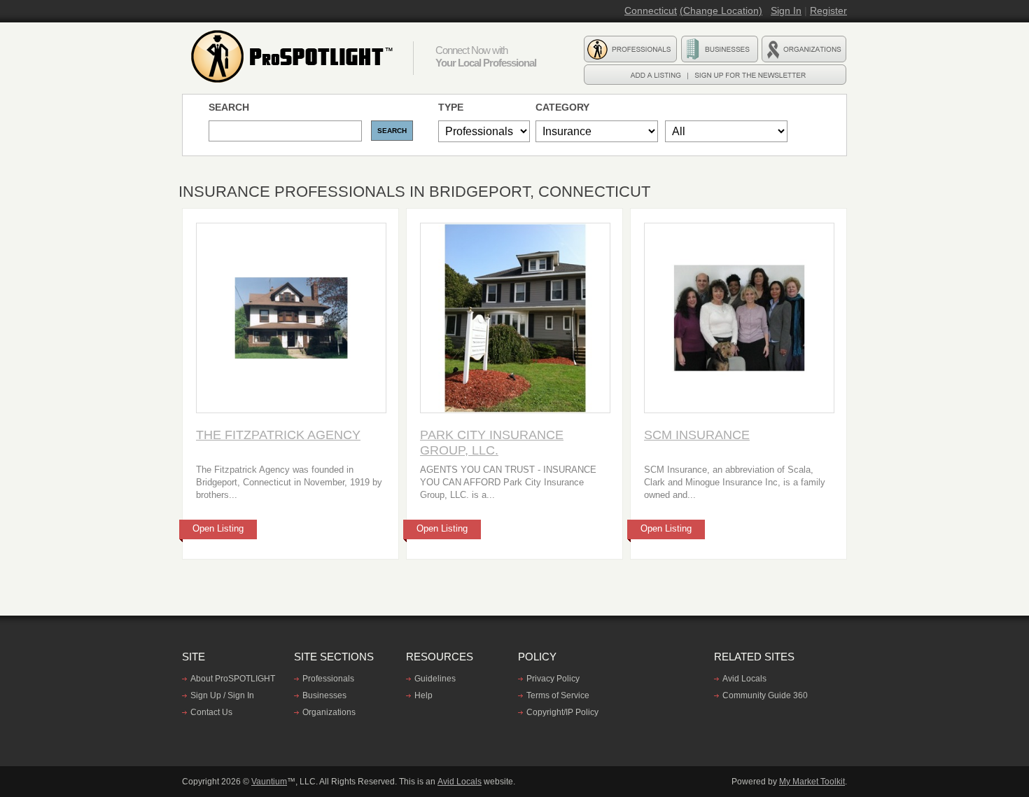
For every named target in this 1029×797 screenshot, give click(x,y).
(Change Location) (721, 10)
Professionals (328, 679)
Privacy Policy (553, 679)
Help (423, 695)
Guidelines (435, 679)
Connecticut (650, 10)
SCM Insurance (697, 435)
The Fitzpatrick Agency (278, 435)
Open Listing (218, 528)
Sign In (786, 10)
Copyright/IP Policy (562, 712)
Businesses (324, 695)
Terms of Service (557, 695)
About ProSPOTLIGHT (232, 679)
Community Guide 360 (765, 695)
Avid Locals (744, 679)
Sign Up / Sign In (222, 695)
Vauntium (269, 781)
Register (828, 10)
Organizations (329, 712)
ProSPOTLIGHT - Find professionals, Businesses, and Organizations (294, 57)
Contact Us (211, 712)
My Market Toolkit (812, 781)
